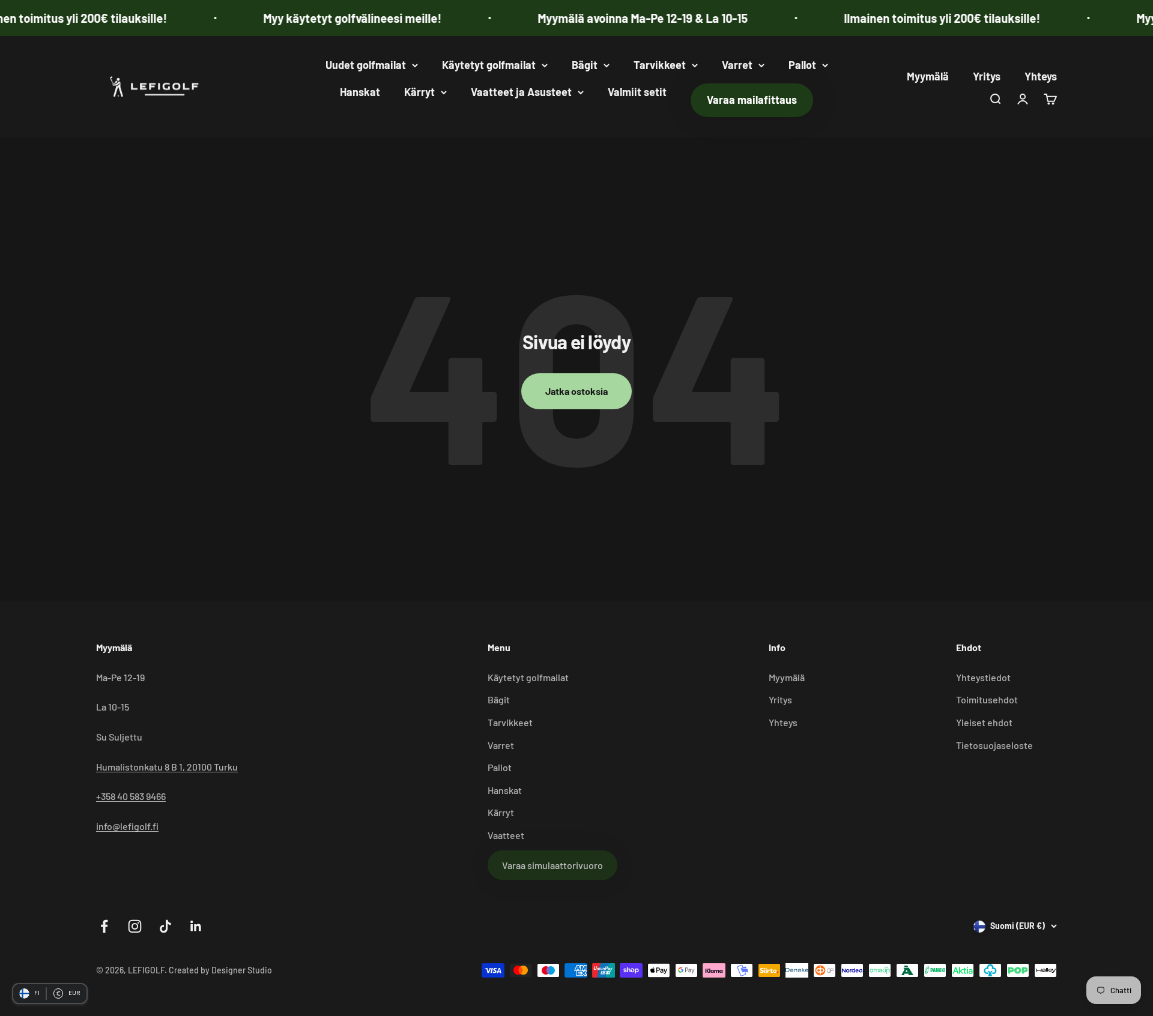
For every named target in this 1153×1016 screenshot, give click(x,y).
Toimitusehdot (987, 699)
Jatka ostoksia (576, 391)
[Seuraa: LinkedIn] (196, 926)
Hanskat (360, 91)
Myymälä (928, 76)
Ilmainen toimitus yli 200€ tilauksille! (918, 18)
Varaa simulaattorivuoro (552, 865)
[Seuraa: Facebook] (104, 926)
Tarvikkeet (660, 64)
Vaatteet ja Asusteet (521, 91)
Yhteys (1040, 76)
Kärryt (419, 91)
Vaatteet (506, 835)
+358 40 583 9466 (131, 796)
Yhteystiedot (983, 677)
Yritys (986, 76)
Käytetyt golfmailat (489, 64)
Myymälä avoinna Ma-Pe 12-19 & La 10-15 (618, 18)
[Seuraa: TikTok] (165, 926)
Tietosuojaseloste (994, 745)
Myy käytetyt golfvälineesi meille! (328, 18)
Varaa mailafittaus (752, 99)
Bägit (585, 64)
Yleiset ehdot (984, 722)
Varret (737, 64)
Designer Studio (241, 970)
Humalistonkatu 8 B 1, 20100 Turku (167, 766)
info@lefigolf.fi (127, 826)
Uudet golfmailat (365, 64)
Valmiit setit (637, 91)
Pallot (802, 64)
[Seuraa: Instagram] (135, 926)
